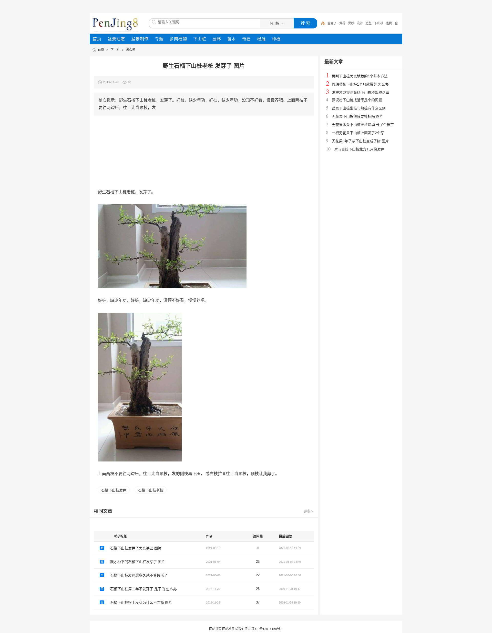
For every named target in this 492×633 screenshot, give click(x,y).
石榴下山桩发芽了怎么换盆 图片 (135, 548)
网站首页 (215, 629)
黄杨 (342, 23)
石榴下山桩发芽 (113, 490)
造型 (368, 23)
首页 (101, 50)
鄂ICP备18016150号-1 (267, 629)
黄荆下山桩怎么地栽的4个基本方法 (360, 76)
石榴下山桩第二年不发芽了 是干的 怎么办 (143, 589)
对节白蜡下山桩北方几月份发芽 (359, 149)
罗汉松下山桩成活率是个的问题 (357, 100)
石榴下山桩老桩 (150, 490)
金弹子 (332, 23)
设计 (360, 23)
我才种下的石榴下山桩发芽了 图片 (137, 562)
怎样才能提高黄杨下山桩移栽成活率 (360, 93)
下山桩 (378, 23)
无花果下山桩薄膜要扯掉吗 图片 (357, 116)
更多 (308, 511)
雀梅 (389, 23)
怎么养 (130, 50)
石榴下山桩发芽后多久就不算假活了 (139, 575)
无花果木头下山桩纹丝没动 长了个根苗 (363, 125)
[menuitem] (97, 39)
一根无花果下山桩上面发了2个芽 (358, 133)
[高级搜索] (321, 23)
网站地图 (228, 629)
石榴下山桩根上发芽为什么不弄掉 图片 (141, 602)
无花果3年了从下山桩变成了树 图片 (360, 141)
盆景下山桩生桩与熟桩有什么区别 (359, 108)
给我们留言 (243, 629)
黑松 (351, 23)
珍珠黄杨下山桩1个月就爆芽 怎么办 (360, 84)
